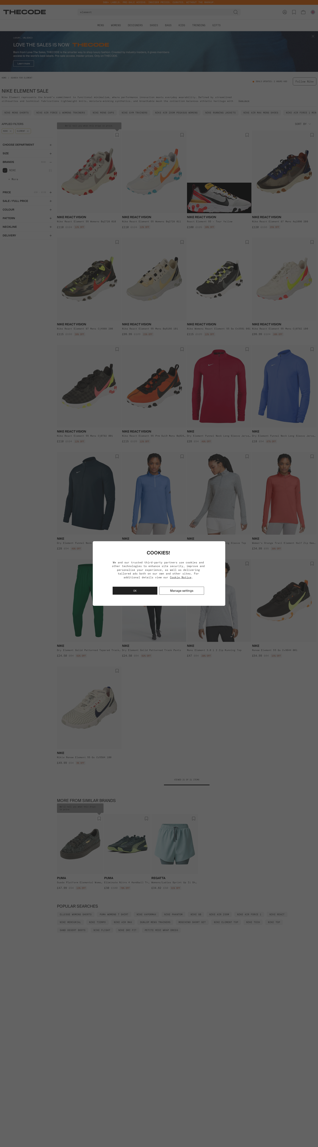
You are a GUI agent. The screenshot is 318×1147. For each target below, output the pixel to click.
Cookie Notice (180, 577)
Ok (135, 590)
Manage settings (181, 590)
